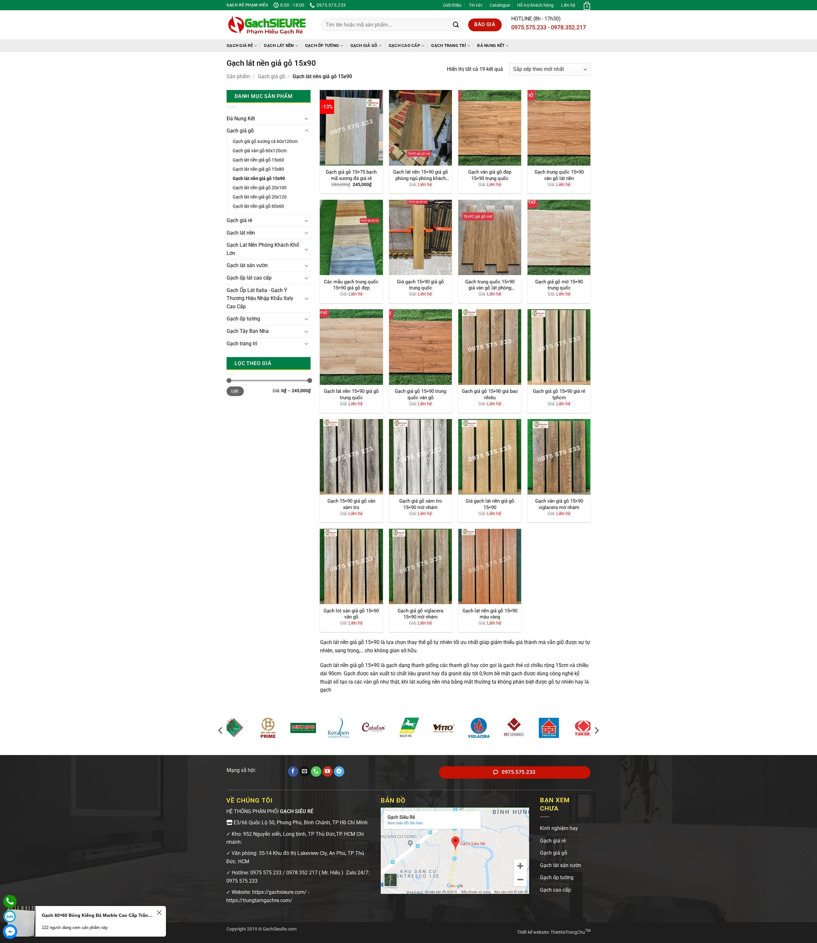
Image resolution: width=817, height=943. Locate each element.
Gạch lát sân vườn (247, 265)
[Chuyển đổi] (307, 118)
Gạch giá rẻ (240, 45)
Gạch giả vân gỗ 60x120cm (260, 150)
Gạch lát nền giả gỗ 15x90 (259, 178)
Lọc (235, 391)
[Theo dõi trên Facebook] (293, 771)
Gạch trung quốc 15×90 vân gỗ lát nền (559, 175)
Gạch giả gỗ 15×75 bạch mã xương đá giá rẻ (351, 175)
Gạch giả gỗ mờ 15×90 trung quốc (559, 285)
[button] (586, 5)
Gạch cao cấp (404, 45)
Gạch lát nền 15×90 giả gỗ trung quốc (351, 394)
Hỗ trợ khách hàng (535, 5)
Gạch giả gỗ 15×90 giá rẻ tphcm (559, 394)
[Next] (596, 730)
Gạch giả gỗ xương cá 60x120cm (265, 141)
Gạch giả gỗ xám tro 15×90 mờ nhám (420, 504)
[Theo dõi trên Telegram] (339, 771)
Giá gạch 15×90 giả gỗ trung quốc (420, 285)
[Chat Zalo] (10, 916)
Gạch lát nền (279, 45)
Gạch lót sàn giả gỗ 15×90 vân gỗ (351, 614)
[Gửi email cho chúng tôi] (304, 771)
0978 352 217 (302, 873)
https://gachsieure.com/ (279, 892)
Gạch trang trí (448, 45)
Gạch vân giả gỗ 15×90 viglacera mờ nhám (559, 504)
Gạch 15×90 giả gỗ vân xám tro (351, 504)
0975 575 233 (265, 873)
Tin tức (476, 5)
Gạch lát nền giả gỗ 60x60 (258, 206)
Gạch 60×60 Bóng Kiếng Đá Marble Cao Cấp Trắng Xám (98, 915)
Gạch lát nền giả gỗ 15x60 (258, 160)
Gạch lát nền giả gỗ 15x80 (258, 169)
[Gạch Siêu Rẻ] (267, 25)
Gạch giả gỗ (364, 45)
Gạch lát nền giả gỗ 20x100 (260, 188)
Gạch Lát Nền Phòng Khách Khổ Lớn (263, 249)
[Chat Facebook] (10, 931)
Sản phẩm (238, 76)
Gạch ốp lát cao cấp (249, 278)
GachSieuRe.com (279, 929)
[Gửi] (455, 25)
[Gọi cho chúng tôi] (316, 771)
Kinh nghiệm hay (559, 828)
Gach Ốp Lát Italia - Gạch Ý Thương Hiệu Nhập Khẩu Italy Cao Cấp (260, 298)
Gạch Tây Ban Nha (248, 331)
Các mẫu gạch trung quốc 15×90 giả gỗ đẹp (351, 285)
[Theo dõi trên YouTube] (327, 771)
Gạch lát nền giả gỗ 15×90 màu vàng (489, 614)
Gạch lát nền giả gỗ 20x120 (260, 197)
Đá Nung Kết (491, 45)
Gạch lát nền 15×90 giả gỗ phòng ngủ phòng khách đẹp (420, 175)
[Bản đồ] (455, 850)
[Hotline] (10, 901)
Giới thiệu (452, 5)
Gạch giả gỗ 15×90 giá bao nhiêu (490, 394)
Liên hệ (568, 5)
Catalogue (500, 5)
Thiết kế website (533, 932)
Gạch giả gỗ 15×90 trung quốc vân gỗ (420, 394)
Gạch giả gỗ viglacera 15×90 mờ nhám (420, 614)
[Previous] (221, 730)
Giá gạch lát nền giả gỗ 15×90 (490, 504)
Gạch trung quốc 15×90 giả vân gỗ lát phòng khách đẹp (489, 285)
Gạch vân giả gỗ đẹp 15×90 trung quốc (489, 175)
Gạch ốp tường (322, 45)
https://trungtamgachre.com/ (259, 900)
